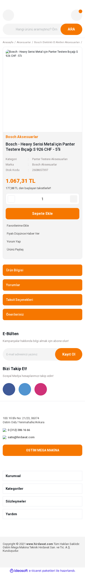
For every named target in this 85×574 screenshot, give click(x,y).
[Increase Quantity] (73, 199)
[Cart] (76, 15)
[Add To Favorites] (42, 225)
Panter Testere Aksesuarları (50, 159)
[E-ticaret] (42, 571)
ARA (71, 29)
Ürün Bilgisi (14, 270)
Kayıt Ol (68, 354)
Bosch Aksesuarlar (44, 164)
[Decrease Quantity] (11, 199)
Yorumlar (13, 285)
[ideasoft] (19, 571)
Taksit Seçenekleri (19, 300)
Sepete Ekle (42, 213)
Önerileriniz (15, 314)
